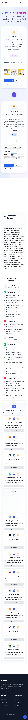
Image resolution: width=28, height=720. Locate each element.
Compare (15, 430)
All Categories (5, 699)
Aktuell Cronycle (14, 441)
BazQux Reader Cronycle (14, 477)
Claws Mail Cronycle (14, 594)
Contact (17, 702)
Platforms (4, 702)
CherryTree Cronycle (14, 576)
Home (17, 705)
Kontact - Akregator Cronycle (14, 422)
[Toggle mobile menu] (25, 2)
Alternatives (9, 80)
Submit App (4, 705)
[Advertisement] (14, 192)
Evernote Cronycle (14, 649)
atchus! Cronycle (14, 459)
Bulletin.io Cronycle (14, 557)
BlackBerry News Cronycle (14, 521)
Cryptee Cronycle (14, 631)
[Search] (21, 2)
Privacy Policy (19, 699)
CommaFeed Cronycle (14, 613)
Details (19, 80)
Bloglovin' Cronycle (14, 539)
